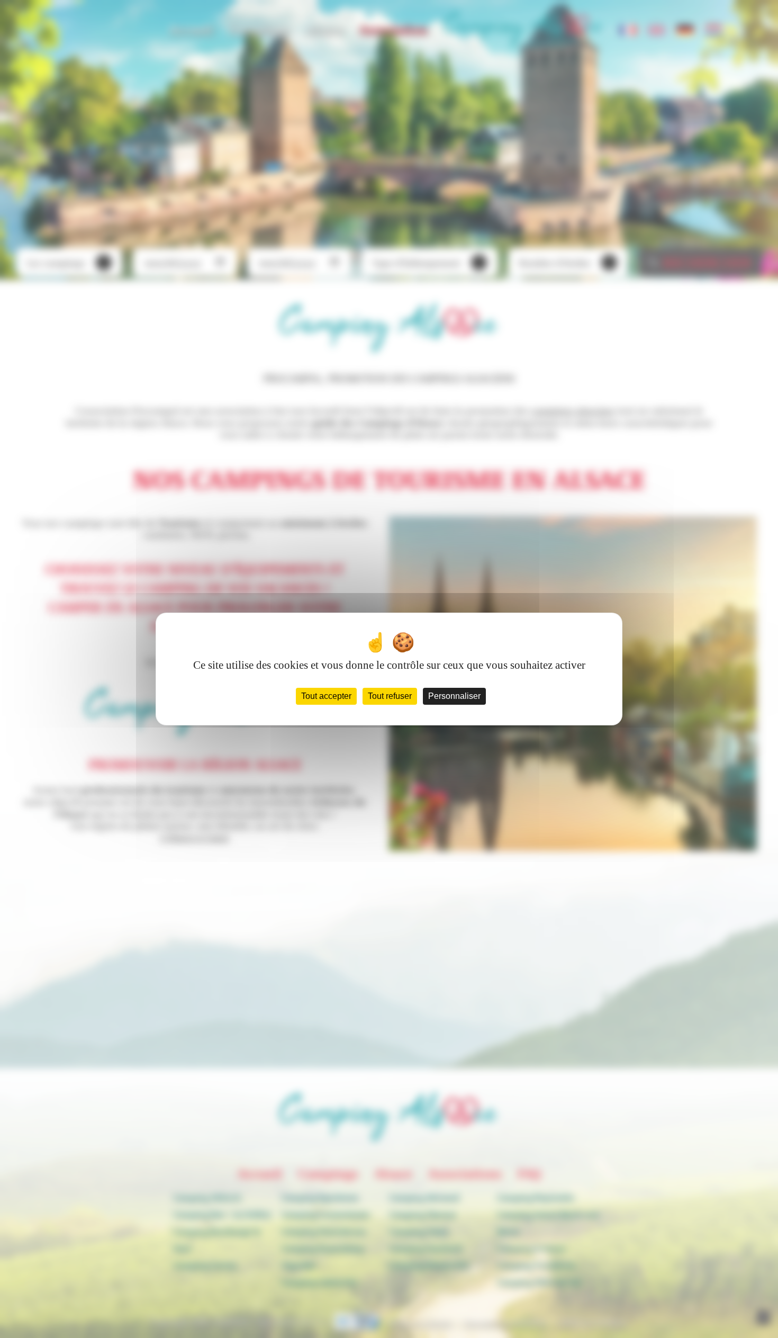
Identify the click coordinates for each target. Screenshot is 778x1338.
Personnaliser (454, 696)
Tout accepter (326, 696)
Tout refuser (390, 696)
